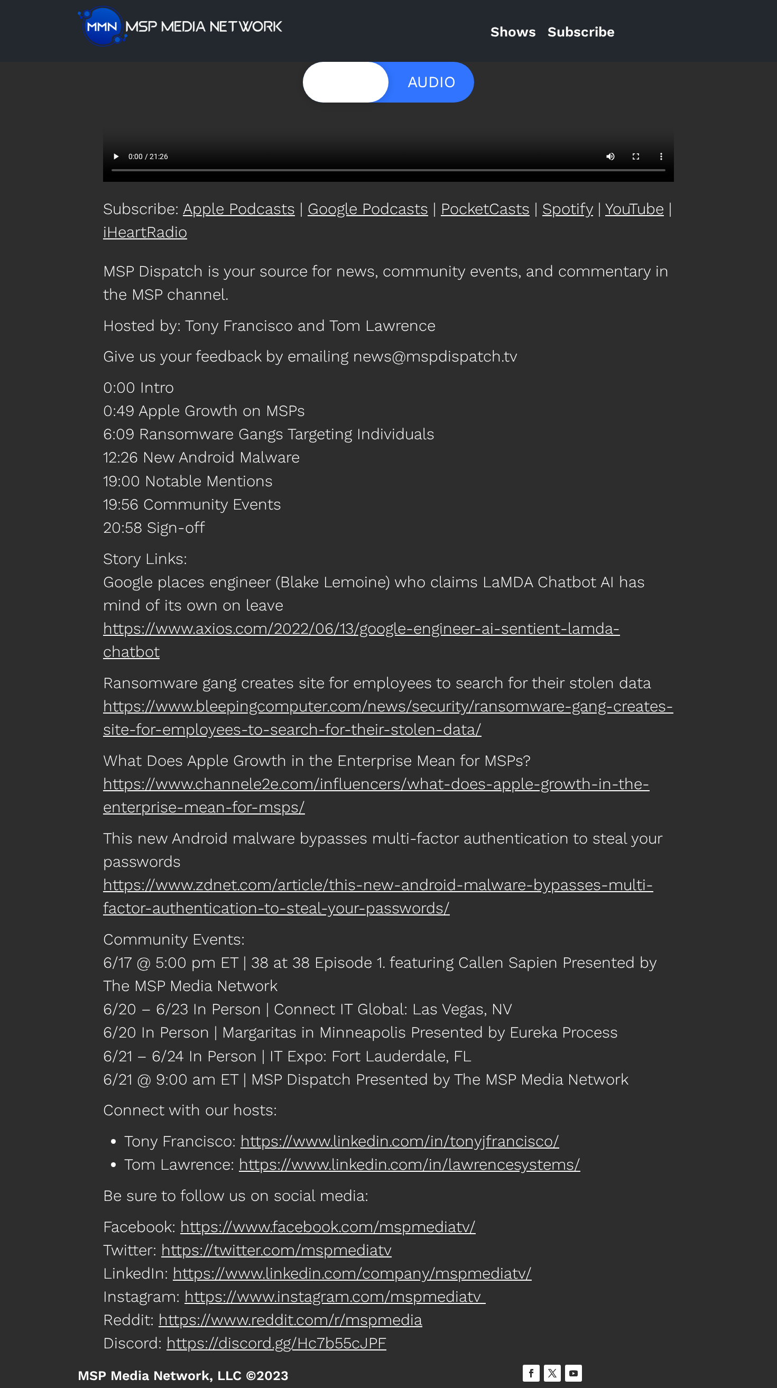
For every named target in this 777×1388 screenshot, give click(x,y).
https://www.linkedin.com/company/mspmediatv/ (352, 1273)
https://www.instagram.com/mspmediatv (335, 1297)
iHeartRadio (145, 232)
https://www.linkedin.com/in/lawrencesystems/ (409, 1164)
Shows (513, 32)
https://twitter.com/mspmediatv (276, 1250)
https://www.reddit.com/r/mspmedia (290, 1320)
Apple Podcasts (239, 209)
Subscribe (581, 32)
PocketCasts (485, 209)
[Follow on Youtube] (573, 1373)
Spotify (567, 209)
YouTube (634, 209)
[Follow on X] (552, 1373)
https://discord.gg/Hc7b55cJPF (276, 1343)
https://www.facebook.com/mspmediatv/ (328, 1227)
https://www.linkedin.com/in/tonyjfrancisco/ (399, 1141)
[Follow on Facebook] (531, 1373)
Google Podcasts (368, 209)
